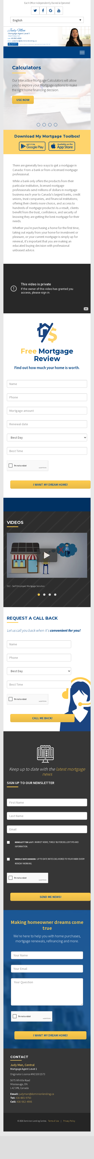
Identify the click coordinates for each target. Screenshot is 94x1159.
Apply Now (24, 100)
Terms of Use (53, 1121)
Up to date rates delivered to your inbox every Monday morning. (50, 861)
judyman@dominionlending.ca (36, 1094)
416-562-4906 (24, 1101)
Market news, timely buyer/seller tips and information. (46, 844)
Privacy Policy (69, 1121)
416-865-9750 (23, 1097)
